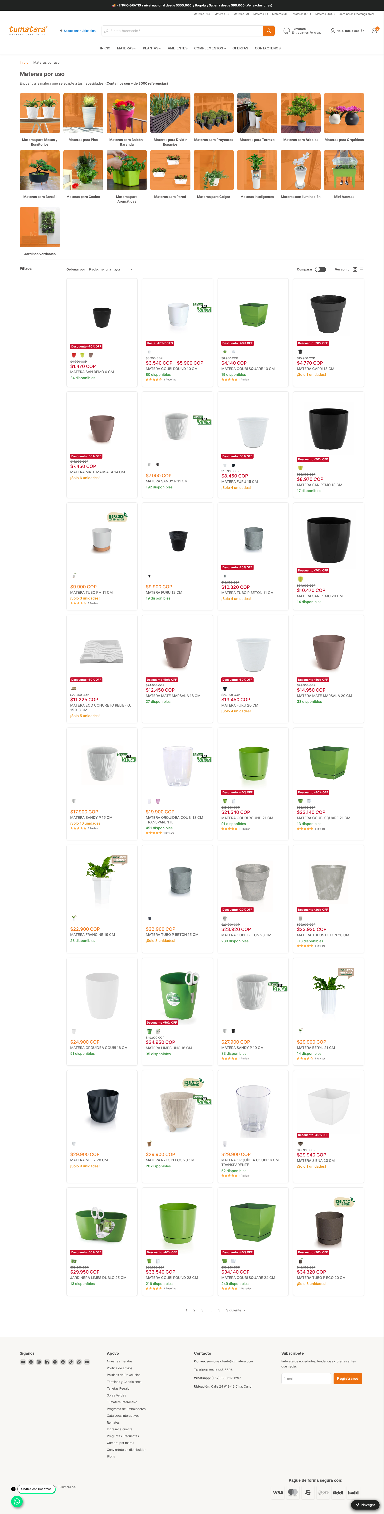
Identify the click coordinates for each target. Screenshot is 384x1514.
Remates (113, 1422)
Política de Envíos (119, 1368)
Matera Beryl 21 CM (316, 1047)
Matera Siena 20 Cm (316, 1160)
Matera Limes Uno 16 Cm (169, 1048)
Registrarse (347, 1378)
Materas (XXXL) (325, 14)
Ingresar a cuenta (119, 1429)
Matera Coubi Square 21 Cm (323, 818)
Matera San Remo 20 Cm (320, 596)
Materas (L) (260, 14)
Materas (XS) (202, 14)
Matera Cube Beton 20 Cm (246, 935)
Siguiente (234, 1310)
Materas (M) (241, 14)
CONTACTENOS (268, 48)
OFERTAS (240, 48)
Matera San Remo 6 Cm (92, 372)
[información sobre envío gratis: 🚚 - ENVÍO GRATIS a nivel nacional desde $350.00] (192, 5)
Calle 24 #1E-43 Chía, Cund (231, 1386)
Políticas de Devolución (123, 1375)
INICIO (105, 48)
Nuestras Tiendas (119, 1361)
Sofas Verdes (116, 1395)
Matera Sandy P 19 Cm (242, 1047)
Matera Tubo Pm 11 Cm (91, 592)
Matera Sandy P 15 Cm (91, 817)
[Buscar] (269, 31)
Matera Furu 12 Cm (164, 592)
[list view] (361, 269)
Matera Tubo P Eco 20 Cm (321, 1277)
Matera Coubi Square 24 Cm (248, 1277)
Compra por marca (120, 1443)
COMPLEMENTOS (209, 48)
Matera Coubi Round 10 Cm (172, 368)
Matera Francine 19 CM (92, 934)
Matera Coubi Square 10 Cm (248, 368)
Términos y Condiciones (124, 1382)
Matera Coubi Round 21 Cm (247, 818)
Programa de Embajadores (126, 1409)
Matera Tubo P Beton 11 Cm (247, 592)
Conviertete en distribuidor (126, 1449)
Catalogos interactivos (123, 1415)
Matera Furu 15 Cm (239, 481)
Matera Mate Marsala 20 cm (324, 695)
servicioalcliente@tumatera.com (230, 1361)
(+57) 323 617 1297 (226, 1378)
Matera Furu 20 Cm (239, 705)
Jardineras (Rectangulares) (357, 14)
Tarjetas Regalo (118, 1388)
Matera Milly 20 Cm (89, 1160)
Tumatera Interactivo (122, 1402)
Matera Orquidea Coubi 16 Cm (99, 1047)
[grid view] (355, 269)
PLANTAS (151, 48)
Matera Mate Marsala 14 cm (97, 472)
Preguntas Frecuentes (123, 1436)
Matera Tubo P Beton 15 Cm (172, 934)
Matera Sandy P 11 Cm (167, 481)
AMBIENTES (178, 48)
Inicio (24, 62)
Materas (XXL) (302, 14)
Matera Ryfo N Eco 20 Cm (170, 1160)
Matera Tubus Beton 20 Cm (323, 935)
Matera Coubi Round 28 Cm (172, 1277)
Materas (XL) (280, 14)
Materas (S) (221, 14)
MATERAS (125, 48)
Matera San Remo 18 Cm (319, 485)
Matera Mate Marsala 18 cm (173, 695)
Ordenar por (75, 269)
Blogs (111, 1456)
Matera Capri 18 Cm (315, 368)
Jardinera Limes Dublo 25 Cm (98, 1277)
